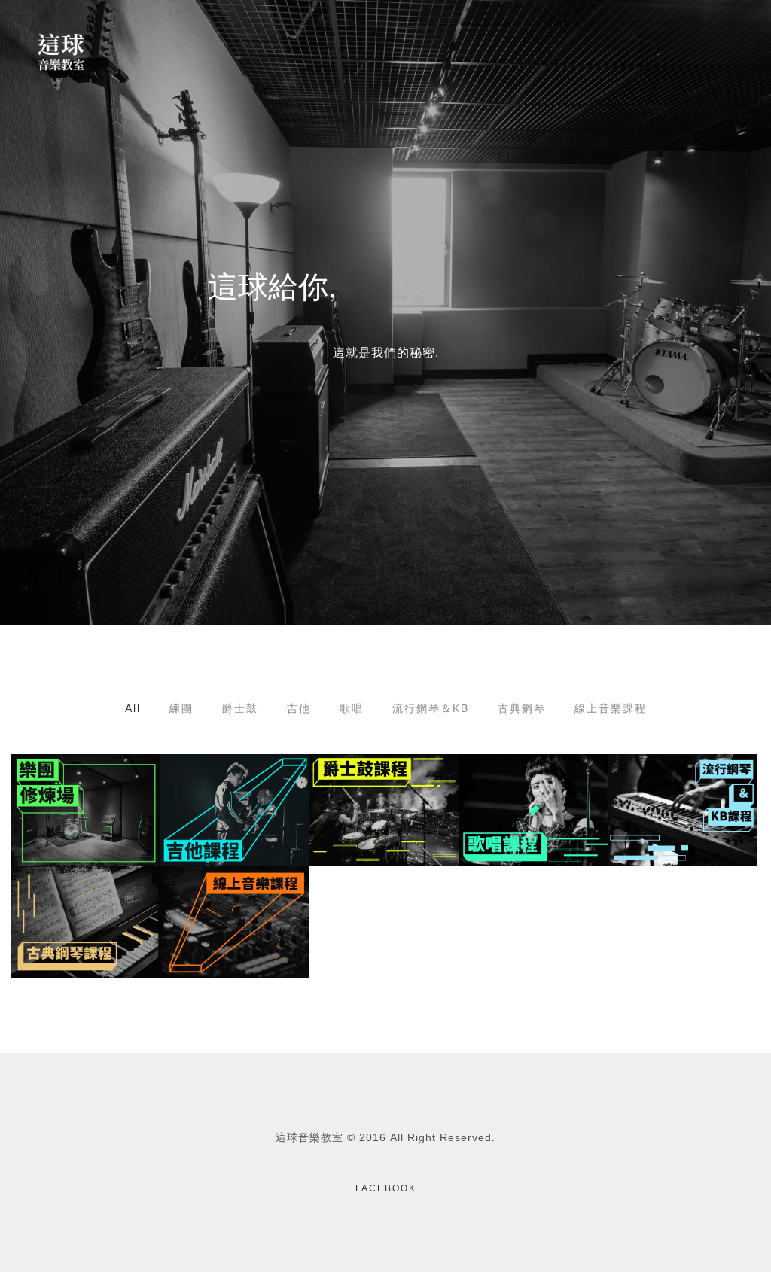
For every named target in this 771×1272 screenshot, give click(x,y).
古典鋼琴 (522, 708)
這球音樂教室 (309, 1137)
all (133, 708)
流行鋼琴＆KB (430, 708)
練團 (181, 708)
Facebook (385, 1188)
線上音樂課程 (610, 708)
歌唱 (352, 708)
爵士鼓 (240, 708)
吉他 (299, 708)
